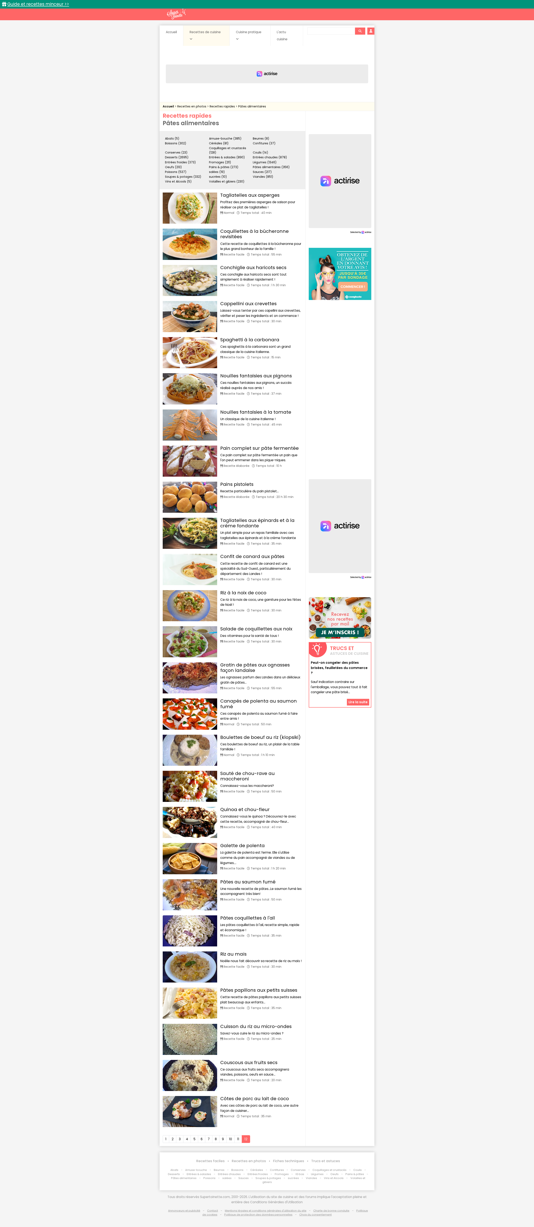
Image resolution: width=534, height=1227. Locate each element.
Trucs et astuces (325, 1161)
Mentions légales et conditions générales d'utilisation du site (265, 1210)
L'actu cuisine (282, 35)
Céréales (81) (219, 143)
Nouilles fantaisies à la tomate (255, 412)
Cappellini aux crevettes (248, 303)
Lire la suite (358, 702)
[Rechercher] (360, 31)
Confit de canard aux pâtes (252, 556)
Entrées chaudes (229, 1174)
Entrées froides (258, 1174)
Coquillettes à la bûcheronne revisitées (254, 234)
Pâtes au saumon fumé (248, 882)
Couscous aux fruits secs (248, 1062)
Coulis (357, 1170)
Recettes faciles (210, 1161)
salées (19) (217, 172)
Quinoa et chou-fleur (245, 809)
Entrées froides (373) (180, 162)
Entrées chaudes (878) (270, 157)
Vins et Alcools (334, 1178)
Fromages (282, 1174)
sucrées (293, 1178)
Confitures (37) (264, 143)
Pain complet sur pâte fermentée (259, 448)
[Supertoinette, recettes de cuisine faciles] (176, 14)
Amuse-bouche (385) (225, 138)
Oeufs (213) (173, 167)
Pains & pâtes (354, 1174)
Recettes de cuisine (205, 32)
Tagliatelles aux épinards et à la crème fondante (257, 523)
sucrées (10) (218, 177)
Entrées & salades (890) (227, 157)
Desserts (174, 1174)
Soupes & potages (268, 1178)
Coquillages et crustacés (329, 1170)
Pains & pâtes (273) (223, 167)
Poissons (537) (175, 172)
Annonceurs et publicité (184, 1210)
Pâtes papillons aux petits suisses (258, 990)
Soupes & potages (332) (183, 177)
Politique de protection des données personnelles (258, 1214)
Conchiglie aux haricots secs (253, 267)
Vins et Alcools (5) (178, 181)
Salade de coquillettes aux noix (256, 629)
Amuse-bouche (196, 1170)
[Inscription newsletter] (340, 618)
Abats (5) (172, 138)
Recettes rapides (223, 106)
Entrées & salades (199, 1174)
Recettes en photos (192, 106)
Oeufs (334, 1174)
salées (227, 1178)
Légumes (317, 1174)
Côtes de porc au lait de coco (254, 1098)
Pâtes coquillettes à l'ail (247, 918)
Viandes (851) (263, 177)
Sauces (243, 1178)
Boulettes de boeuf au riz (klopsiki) (260, 737)
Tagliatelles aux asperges (250, 195)
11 (238, 1139)
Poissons (209, 1178)
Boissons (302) (175, 143)
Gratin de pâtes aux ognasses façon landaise (255, 668)
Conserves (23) (176, 152)
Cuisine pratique (248, 32)
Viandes (311, 1178)
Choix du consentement (315, 1214)
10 (230, 1139)
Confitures (277, 1170)
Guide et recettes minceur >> (38, 4)
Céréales (256, 1170)
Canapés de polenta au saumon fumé (258, 704)
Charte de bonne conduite (331, 1210)
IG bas (300, 1174)
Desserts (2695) (177, 157)
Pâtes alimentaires (252, 106)
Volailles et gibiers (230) (226, 181)
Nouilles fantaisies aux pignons (256, 376)
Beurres (219, 1170)
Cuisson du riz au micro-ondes (256, 1026)
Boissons (237, 1170)
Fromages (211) (220, 162)
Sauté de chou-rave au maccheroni (247, 776)
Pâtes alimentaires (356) (271, 167)
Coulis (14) (260, 152)
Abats (174, 1170)
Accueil (171, 32)
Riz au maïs (233, 954)
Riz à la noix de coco (243, 593)
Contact (212, 1210)
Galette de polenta (242, 845)
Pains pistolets (236, 484)
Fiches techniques (288, 1161)
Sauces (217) (262, 172)
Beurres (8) (261, 138)
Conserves (298, 1170)
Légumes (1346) (265, 162)
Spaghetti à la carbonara (249, 339)
